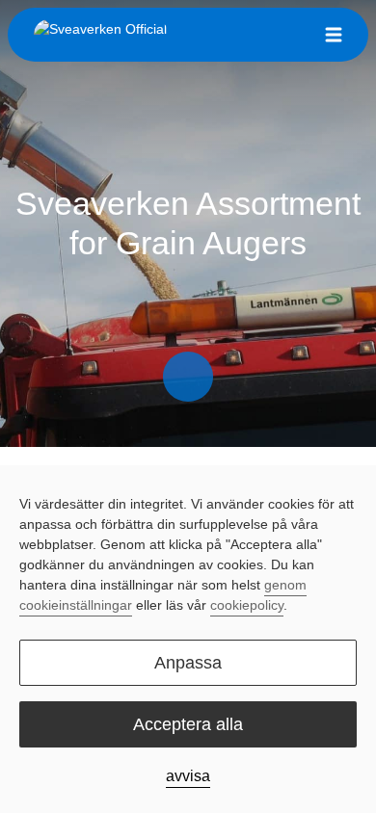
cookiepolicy (246, 605)
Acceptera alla (188, 724)
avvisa (188, 776)
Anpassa (188, 662)
